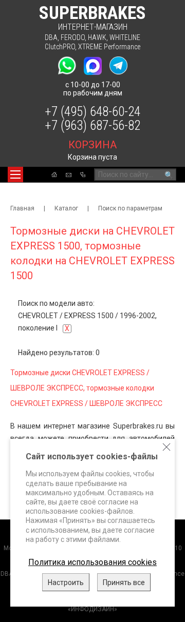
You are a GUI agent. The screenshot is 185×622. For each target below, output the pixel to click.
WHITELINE (124, 37)
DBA (51, 37)
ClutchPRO (60, 47)
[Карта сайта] (82, 174)
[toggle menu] (15, 174)
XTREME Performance (109, 47)
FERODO (73, 37)
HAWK (97, 37)
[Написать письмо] (68, 175)
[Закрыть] (166, 447)
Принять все (124, 582)
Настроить (66, 582)
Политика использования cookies (92, 562)
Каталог (66, 208)
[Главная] (54, 174)
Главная (22, 208)
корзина (92, 145)
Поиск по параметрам (130, 208)
